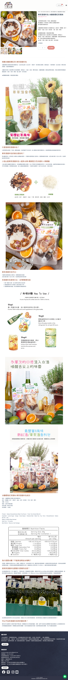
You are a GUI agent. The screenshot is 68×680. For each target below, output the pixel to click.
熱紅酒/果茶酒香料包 (45, 11)
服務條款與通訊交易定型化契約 (41, 678)
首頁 (39, 11)
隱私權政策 (33, 678)
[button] (66, 5)
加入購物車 (51, 47)
